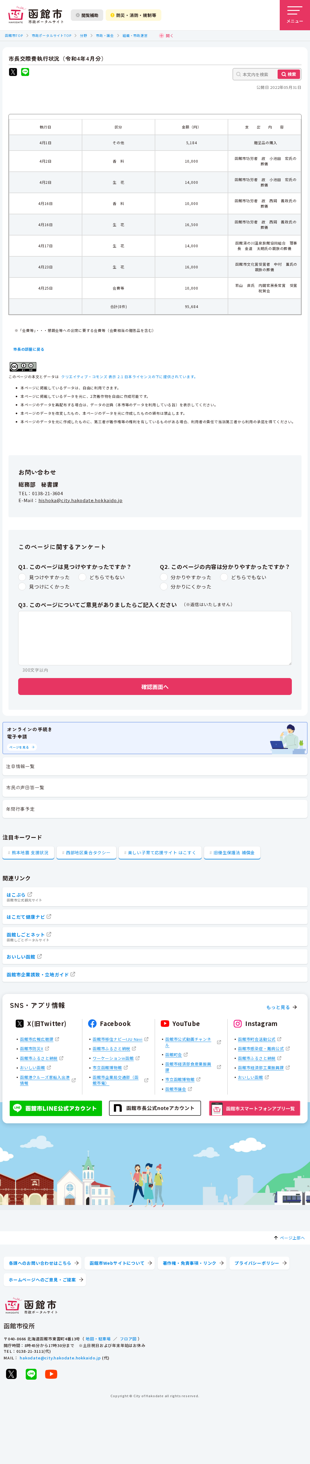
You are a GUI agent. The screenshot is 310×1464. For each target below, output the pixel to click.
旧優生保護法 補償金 (234, 852)
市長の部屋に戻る (28, 349)
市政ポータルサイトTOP (51, 35)
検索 (292, 74)
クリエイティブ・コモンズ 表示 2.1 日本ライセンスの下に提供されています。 (129, 376)
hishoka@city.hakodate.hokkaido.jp (80, 500)
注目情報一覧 (20, 766)
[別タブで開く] (13, 72)
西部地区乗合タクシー (88, 852)
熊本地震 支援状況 (30, 852)
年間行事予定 (20, 809)
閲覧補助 (89, 15)
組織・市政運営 (135, 35)
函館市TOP (14, 35)
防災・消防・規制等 (136, 15)
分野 (83, 35)
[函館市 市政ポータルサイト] (36, 15)
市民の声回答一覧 (25, 787)
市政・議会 (105, 35)
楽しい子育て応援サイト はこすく (162, 852)
